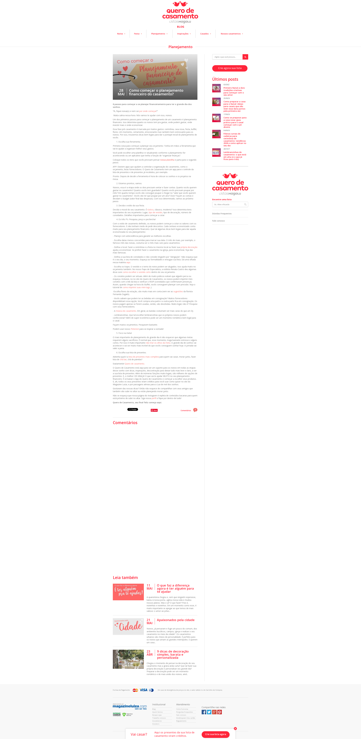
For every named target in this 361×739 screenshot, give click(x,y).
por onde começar (147, 111)
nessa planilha (167, 159)
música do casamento (126, 311)
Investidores (157, 721)
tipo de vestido (155, 212)
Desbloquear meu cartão (185, 718)
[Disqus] (155, 462)
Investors (155, 724)
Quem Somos (157, 712)
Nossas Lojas (157, 715)
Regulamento (181, 721)
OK (245, 204)
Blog (154, 709)
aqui (128, 262)
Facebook (204, 712)
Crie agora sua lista (230, 68)
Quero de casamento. (134, 363)
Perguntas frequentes (184, 712)
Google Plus (214, 712)
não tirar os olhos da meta (158, 342)
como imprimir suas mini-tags (136, 287)
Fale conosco (218, 220)
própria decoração (189, 247)
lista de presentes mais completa (144, 356)
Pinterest (135, 329)
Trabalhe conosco (159, 718)
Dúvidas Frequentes (222, 213)
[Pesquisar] (245, 57)
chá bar (123, 359)
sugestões (178, 291)
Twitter (209, 712)
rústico (150, 209)
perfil (154, 398)
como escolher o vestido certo (137, 272)
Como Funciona (182, 709)
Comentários (188, 410)
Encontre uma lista (222, 199)
